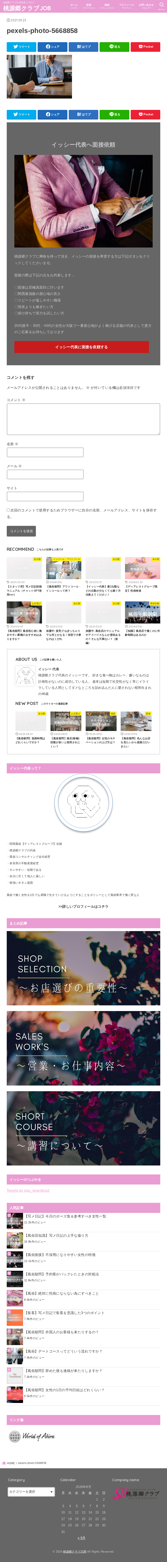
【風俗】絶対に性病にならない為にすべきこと (61, 1293)
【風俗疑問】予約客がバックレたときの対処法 (61, 1274)
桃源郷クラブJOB (27, 8)
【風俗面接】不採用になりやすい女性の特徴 (59, 1255)
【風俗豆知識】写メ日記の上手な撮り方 (56, 1235)
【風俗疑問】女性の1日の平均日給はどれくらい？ (64, 1390)
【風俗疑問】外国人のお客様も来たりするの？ (61, 1332)
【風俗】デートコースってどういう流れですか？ (63, 1351)
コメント (16, 400)
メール (14, 466)
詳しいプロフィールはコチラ (85, 906)
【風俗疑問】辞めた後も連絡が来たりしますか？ (63, 1371)
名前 (12, 444)
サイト (12, 488)
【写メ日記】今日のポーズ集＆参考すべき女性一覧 (65, 1216)
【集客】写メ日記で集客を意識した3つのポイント (64, 1313)
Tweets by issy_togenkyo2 (28, 1190)
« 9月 (81, 1538)
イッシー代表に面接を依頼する (81, 347)
